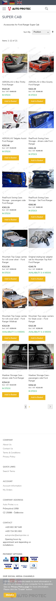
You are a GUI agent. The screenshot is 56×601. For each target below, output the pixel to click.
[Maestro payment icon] (14, 561)
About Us (7, 444)
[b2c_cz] (4, 2)
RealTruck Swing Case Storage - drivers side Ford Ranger (41, 141)
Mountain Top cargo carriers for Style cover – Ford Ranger (41, 319)
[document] (28, 589)
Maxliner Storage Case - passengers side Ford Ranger (39, 378)
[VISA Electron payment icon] (34, 561)
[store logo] (19, 8)
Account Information (12, 485)
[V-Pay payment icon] (16, 568)
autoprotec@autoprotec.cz (16, 535)
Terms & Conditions (11, 452)
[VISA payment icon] (8, 568)
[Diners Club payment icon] (33, 568)
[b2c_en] (19, 2)
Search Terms (9, 471)
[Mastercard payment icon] (24, 561)
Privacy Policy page (20, 586)
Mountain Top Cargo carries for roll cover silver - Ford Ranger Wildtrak (14, 319)
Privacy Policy (9, 456)
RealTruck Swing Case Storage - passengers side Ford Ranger (14, 200)
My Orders (7, 489)
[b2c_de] (12, 2)
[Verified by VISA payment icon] (24, 568)
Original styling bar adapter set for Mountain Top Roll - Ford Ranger (41, 259)
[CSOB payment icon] (6, 561)
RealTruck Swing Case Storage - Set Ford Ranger (40, 199)
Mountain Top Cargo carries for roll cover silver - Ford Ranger (14, 259)
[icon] (52, 8)
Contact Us (8, 448)
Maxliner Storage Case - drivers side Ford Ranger (13, 376)
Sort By (27, 32)
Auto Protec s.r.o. (11, 504)
